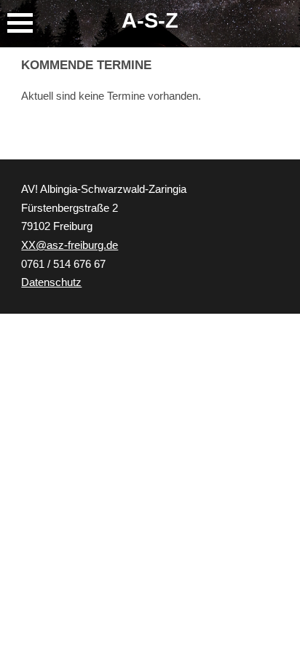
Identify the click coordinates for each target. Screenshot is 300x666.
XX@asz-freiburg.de (69, 245)
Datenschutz (51, 282)
